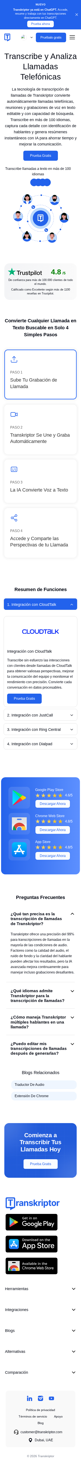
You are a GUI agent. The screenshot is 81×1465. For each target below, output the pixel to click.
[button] (26, 38)
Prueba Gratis (40, 155)
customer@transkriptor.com (41, 1432)
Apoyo (58, 1416)
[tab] (40, 604)
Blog (41, 1423)
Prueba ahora (40, 23)
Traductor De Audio (29, 1084)
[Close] (77, 14)
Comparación (16, 1372)
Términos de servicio (33, 1416)
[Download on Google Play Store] (31, 1222)
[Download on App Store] (31, 1243)
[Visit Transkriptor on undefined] (29, 1398)
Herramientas (16, 1289)
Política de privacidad (40, 1410)
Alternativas (15, 1351)
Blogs (10, 1330)
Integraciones (16, 1310)
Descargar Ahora (53, 804)
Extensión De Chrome (32, 1096)
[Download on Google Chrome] (31, 1265)
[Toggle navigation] (72, 37)
